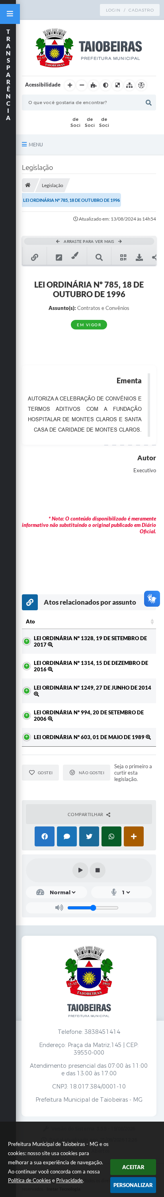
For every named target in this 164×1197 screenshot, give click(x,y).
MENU (36, 144)
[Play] (80, 870)
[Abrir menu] (10, 14)
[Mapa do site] (129, 85)
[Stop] (97, 870)
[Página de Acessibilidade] (141, 85)
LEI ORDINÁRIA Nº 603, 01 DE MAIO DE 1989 (90, 737)
